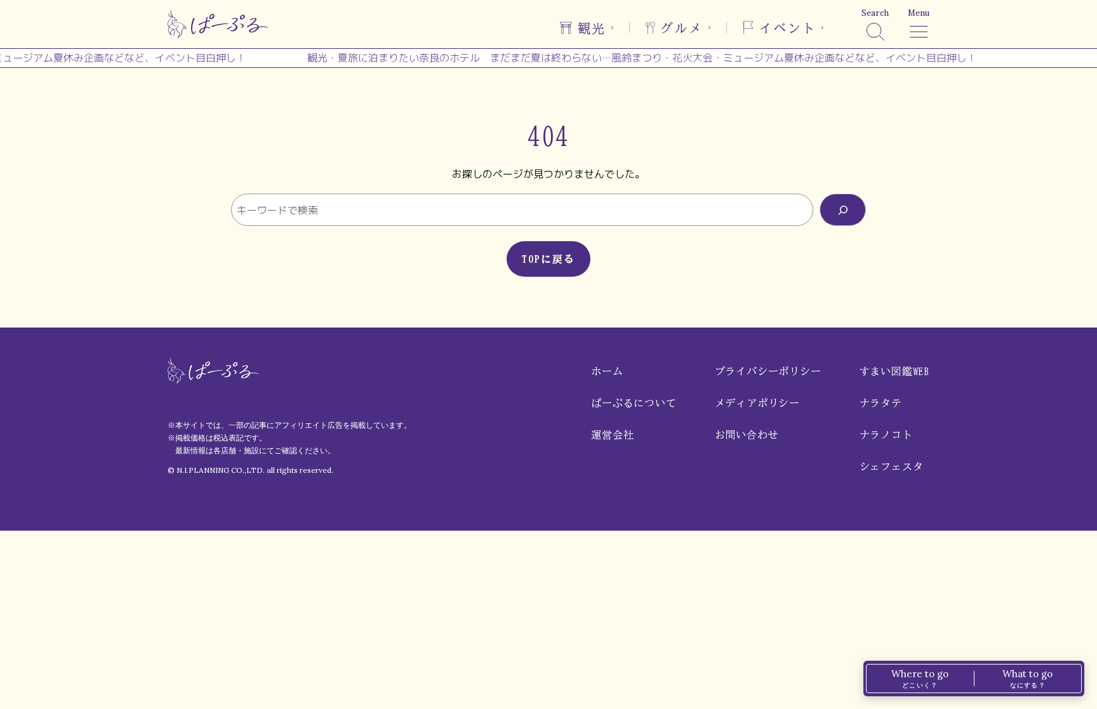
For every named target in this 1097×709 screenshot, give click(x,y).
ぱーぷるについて (633, 403)
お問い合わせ (747, 435)
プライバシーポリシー (768, 371)
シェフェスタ (892, 466)
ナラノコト (886, 435)
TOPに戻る (548, 259)
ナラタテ (881, 403)
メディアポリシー (757, 403)
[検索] (843, 210)
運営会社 (612, 435)
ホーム (607, 371)
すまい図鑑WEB (894, 371)
